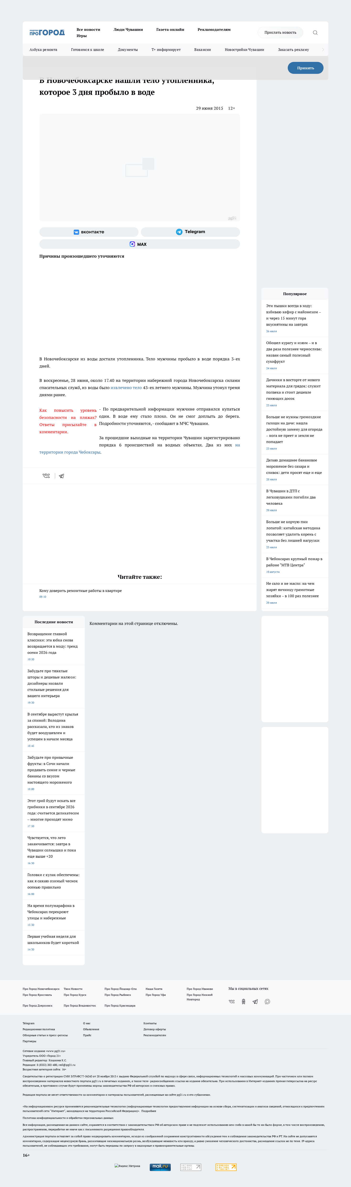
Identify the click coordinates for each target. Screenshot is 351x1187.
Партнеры (29, 1041)
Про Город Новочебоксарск (41, 989)
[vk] (47, 475)
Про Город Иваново (200, 989)
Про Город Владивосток (80, 1005)
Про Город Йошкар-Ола (121, 989)
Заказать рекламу (293, 49)
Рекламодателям (214, 29)
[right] (323, 49)
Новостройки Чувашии (244, 49)
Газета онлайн (170, 29)
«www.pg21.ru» (55, 1051)
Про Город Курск (75, 995)
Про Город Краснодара (120, 1005)
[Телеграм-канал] (190, 232)
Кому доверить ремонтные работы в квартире (80, 593)
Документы (128, 49)
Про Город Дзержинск (37, 1005)
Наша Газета (154, 989)
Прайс (87, 1035)
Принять (305, 67)
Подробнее (148, 1111)
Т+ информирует (166, 49)
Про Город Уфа (156, 995)
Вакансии (202, 49)
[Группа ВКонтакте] (88, 232)
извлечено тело (126, 387)
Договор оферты (155, 1029)
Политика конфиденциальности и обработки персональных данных (68, 1118)
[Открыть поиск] (315, 32)
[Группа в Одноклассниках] (244, 1001)
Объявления (91, 1029)
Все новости (88, 29)
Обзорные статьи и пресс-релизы (45, 1035)
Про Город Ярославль (37, 995)
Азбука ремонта (43, 49)
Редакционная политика (39, 1029)
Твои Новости (73, 989)
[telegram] (63, 475)
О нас (86, 1023)
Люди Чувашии (128, 29)
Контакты (150, 1023)
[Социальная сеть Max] (139, 244)
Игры (82, 35)
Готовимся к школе (87, 49)
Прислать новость (280, 32)
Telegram (28, 1023)
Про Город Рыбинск (118, 995)
